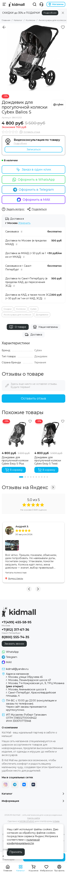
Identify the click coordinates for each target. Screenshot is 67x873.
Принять (15, 852)
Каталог (18, 20)
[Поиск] (34, 4)
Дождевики (42, 314)
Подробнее (50, 12)
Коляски (30, 20)
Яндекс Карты (15, 578)
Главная (6, 20)
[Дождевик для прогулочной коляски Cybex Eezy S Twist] (49, 434)
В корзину (16, 469)
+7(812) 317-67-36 (15, 630)
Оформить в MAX (36, 200)
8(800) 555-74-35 (15, 637)
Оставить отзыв (33, 398)
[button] (21, 477)
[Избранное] (63, 27)
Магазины (58, 4)
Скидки (8, 309)
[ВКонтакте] (24, 784)
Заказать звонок (14, 643)
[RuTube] (33, 784)
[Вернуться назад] (4, 27)
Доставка (36, 334)
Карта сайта (33, 818)
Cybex (33, 309)
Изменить (24, 223)
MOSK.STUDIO (26, 821)
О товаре (20, 327)
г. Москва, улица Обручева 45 (24, 677)
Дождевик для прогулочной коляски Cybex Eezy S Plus (15, 460)
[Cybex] (58, 104)
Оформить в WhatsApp (36, 179)
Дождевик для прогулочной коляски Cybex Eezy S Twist (47, 460)
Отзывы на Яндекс (25, 487)
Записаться (34, 149)
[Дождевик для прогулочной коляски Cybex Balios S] (33, 57)
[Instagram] (5, 784)
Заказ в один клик (36, 169)
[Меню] (4, 4)
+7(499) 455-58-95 (16, 622)
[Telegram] (15, 784)
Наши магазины (48, 327)
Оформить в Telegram (36, 190)
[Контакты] (41, 4)
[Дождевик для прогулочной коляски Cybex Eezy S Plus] (17, 434)
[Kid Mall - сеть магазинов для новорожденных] (17, 4)
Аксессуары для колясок (52, 20)
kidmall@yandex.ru (17, 669)
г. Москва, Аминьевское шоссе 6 (26, 689)
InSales (56, 821)
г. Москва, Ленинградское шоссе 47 (28, 680)
